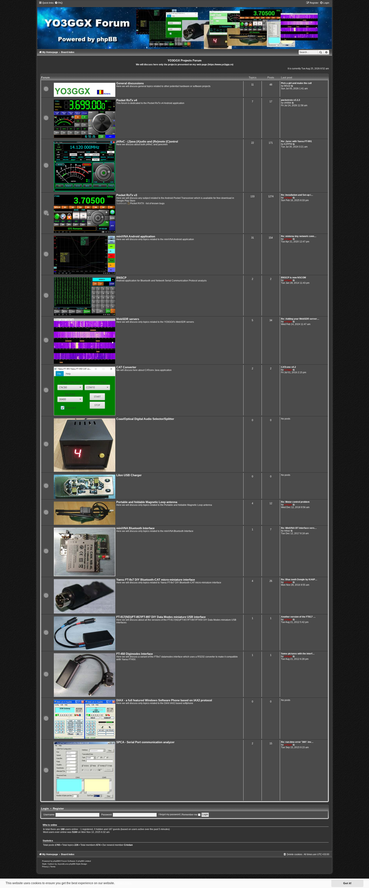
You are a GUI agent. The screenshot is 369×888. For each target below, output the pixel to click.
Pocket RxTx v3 (126, 195)
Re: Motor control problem (295, 502)
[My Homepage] (184, 25)
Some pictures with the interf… (298, 653)
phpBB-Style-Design (78, 864)
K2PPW (288, 144)
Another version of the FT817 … (298, 616)
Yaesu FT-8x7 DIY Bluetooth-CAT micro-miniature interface (155, 579)
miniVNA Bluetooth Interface (135, 528)
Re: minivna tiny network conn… (298, 236)
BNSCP (121, 277)
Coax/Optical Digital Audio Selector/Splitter (145, 418)
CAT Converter (126, 367)
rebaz (287, 530)
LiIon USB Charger (129, 475)
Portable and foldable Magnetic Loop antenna (146, 502)
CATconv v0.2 (288, 367)
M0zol (287, 86)
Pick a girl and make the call (296, 83)
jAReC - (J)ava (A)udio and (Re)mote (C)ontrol (147, 141)
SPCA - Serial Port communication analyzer (145, 742)
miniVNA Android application (135, 236)
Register (58, 808)
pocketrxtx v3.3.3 (290, 100)
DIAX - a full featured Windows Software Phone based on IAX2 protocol (164, 700)
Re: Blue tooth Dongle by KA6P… (299, 579)
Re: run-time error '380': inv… (297, 742)
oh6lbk (287, 102)
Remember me (190, 814)
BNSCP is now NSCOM (293, 277)
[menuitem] (58, 3)
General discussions (130, 83)
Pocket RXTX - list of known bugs (147, 203)
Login (45, 808)
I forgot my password (169, 814)
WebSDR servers (127, 319)
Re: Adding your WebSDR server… (300, 319)
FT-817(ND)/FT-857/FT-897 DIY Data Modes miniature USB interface (161, 617)
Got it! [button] (347, 883)
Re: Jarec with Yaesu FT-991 (296, 141)
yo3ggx (288, 197)
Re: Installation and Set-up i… (297, 195)
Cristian (128, 845)
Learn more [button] (124, 883)
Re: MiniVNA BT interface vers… (299, 528)
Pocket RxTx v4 (126, 100)
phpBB (56, 861)
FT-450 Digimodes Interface (134, 653)
